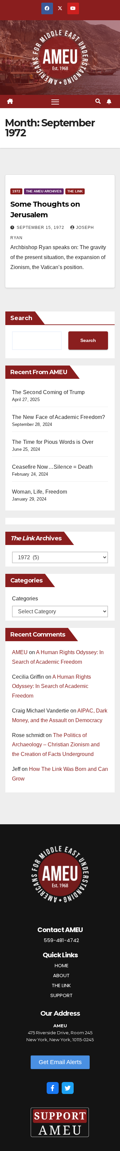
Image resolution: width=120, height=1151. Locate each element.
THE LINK (61, 985)
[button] (98, 101)
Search (21, 318)
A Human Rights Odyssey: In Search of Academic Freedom (51, 686)
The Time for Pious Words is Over (52, 442)
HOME (61, 965)
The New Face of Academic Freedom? (58, 417)
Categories (25, 598)
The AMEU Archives (44, 191)
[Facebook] (53, 1088)
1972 (16, 191)
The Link (75, 191)
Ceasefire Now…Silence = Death (52, 467)
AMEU (20, 652)
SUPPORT (61, 995)
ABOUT (61, 975)
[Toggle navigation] (55, 101)
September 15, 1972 (41, 227)
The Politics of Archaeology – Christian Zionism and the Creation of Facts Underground (56, 744)
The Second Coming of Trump (48, 392)
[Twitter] (68, 1088)
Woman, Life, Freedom (39, 492)
